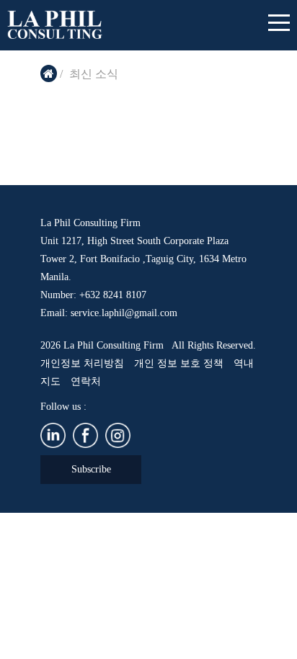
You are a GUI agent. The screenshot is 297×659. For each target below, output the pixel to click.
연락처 (86, 381)
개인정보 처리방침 (82, 363)
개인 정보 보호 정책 (178, 363)
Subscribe (91, 469)
